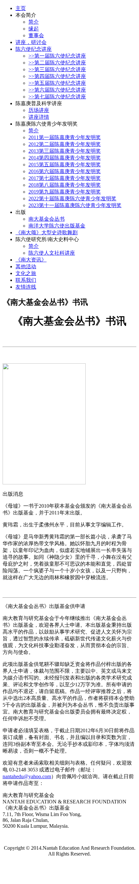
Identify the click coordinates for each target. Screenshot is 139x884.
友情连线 (26, 287)
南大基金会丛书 (46, 219)
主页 (21, 8)
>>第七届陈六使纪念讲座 (57, 96)
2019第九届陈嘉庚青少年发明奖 (64, 191)
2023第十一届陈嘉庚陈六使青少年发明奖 (75, 205)
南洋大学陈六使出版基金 (56, 225)
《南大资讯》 (31, 259)
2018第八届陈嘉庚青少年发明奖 (64, 185)
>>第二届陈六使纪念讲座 (57, 62)
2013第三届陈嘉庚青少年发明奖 (64, 151)
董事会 (36, 35)
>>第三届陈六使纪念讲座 (57, 69)
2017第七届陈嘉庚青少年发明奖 (64, 178)
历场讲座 (38, 110)
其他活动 (26, 266)
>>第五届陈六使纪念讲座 (57, 83)
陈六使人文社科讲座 (51, 253)
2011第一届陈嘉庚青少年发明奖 (64, 137)
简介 (33, 22)
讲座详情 (38, 117)
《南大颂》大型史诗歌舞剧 (47, 232)
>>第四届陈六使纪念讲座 (57, 76)
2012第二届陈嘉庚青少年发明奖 (64, 144)
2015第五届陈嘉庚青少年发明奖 (64, 164)
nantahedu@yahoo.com (27, 776)
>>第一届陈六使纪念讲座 (57, 56)
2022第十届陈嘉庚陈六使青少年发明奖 (72, 198)
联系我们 (26, 280)
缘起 (33, 28)
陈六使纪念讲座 (34, 49)
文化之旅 (26, 273)
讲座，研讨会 (31, 42)
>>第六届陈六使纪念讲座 (57, 90)
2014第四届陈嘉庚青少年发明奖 (64, 157)
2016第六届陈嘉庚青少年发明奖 (64, 171)
